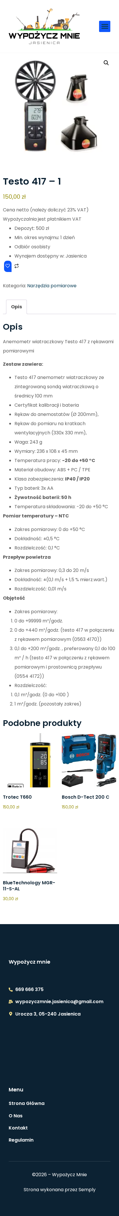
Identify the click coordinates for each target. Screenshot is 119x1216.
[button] (104, 26)
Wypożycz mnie (29, 961)
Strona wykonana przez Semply (60, 1189)
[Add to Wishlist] (8, 266)
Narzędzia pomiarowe (52, 285)
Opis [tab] (16, 306)
